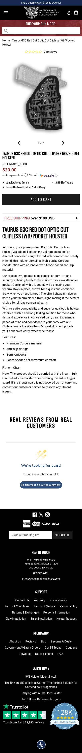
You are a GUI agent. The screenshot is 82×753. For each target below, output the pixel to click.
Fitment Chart (11, 367)
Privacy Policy (58, 600)
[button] (41, 175)
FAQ (60, 653)
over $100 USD (29, 218)
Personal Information (56, 612)
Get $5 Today (53, 647)
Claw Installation (16, 618)
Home (6, 40)
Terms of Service (44, 606)
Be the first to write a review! (41, 485)
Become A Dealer (62, 641)
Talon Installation (41, 618)
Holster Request (67, 618)
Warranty (39, 600)
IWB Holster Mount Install (41, 676)
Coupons (71, 647)
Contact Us (22, 600)
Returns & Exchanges (25, 612)
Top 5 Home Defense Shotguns (41, 699)
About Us (15, 641)
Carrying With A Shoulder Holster (41, 693)
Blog (43, 641)
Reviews (30, 641)
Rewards (25, 653)
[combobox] (41, 30)
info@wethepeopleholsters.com (41, 578)
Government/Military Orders (22, 647)
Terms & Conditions (17, 606)
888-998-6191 (41, 573)
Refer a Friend (44, 653)
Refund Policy (68, 606)
